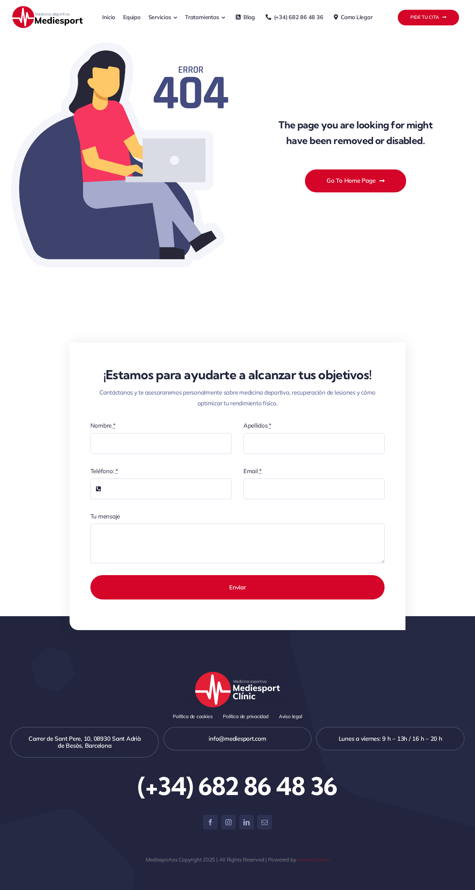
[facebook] (210, 822)
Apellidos (257, 425)
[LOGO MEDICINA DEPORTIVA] (47, 7)
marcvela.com (313, 859)
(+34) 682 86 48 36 (237, 786)
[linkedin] (246, 822)
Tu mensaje (105, 516)
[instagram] (228, 822)
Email (252, 471)
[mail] (264, 822)
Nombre (103, 425)
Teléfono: (104, 471)
